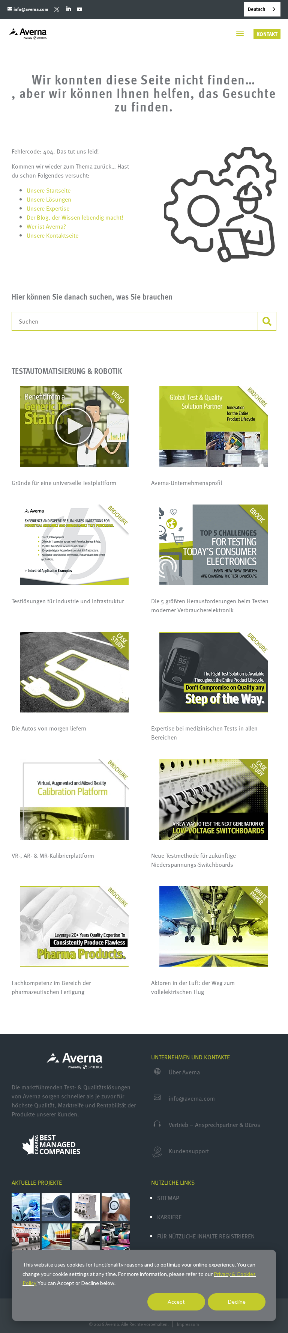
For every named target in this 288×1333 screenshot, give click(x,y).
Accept (176, 1301)
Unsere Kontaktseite (52, 235)
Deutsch (256, 9)
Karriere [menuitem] (169, 1217)
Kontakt (267, 34)
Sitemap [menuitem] (168, 1197)
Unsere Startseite (48, 190)
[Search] (267, 321)
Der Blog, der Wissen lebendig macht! (75, 217)
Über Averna (184, 1072)
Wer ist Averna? (46, 226)
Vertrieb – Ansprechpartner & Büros (214, 1124)
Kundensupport (189, 1150)
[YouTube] (79, 9)
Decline (237, 1301)
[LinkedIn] (68, 9)
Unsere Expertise (48, 208)
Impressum (188, 1324)
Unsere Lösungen (49, 199)
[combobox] (262, 9)
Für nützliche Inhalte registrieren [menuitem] (206, 1236)
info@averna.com (192, 1098)
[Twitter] (57, 9)
